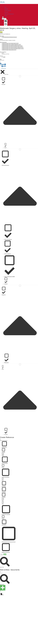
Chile (4, 57)
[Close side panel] (0, 62)
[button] (0, 64)
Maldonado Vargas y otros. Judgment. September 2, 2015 (11, 44)
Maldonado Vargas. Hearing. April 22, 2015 (9, 49)
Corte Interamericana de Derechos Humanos (9, 37)
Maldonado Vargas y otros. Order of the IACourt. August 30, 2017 (12, 47)
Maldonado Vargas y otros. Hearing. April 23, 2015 (10, 43)
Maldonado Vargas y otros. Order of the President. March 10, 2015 (12, 48)
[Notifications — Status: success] (2, 17)
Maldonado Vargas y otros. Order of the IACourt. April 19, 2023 (12, 45)
